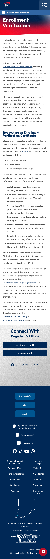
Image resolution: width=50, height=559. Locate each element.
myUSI (25, 151)
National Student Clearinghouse (17, 66)
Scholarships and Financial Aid (15, 462)
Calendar (38, 479)
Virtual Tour (38, 468)
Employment (38, 485)
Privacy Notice (34, 550)
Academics (15, 479)
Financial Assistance (15, 473)
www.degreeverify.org (13, 320)
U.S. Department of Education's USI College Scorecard (25, 524)
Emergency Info (38, 492)
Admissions (15, 485)
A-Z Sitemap (38, 473)
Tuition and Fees (15, 468)
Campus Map (38, 462)
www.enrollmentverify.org (15, 316)
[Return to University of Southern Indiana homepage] (25, 538)
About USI (15, 490)
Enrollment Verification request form (20, 282)
